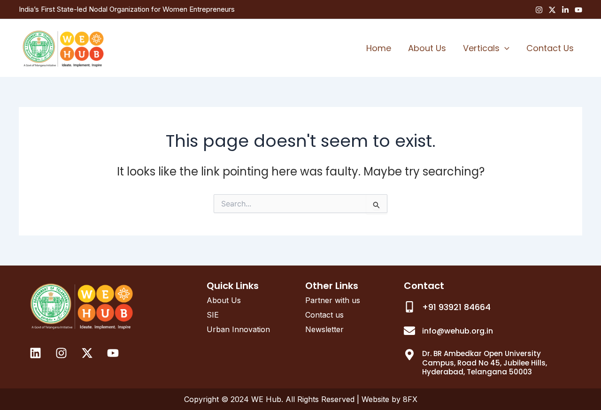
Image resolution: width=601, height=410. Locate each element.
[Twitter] (552, 10)
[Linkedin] (565, 10)
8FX (410, 399)
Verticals (481, 48)
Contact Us (550, 48)
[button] (504, 48)
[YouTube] (578, 10)
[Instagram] (539, 10)
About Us (427, 48)
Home (378, 48)
